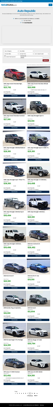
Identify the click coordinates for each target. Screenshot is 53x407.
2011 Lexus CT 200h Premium (12, 372)
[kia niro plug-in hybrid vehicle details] (14, 298)
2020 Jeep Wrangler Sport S (36, 115)
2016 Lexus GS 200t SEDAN (35, 372)
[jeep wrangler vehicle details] (38, 106)
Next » (36, 395)
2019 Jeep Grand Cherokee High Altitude (13, 83)
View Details (14, 95)
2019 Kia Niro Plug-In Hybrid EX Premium (12, 308)
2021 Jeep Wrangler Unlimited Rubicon (14, 147)
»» (37, 393)
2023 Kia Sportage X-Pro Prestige (13, 339)
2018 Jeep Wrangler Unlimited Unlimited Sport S (36, 211)
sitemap (42, 405)
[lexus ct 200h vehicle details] (14, 363)
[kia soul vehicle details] (38, 298)
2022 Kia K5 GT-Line (33, 275)
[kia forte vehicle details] (14, 266)
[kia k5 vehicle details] (38, 266)
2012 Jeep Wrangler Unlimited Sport (14, 211)
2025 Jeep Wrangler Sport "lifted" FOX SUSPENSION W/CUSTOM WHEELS (14, 179)
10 (34, 393)
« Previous (30, 396)
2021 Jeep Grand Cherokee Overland (14, 115)
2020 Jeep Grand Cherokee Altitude (38, 83)
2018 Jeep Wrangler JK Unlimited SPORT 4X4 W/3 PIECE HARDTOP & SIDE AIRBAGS (38, 179)
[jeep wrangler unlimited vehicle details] (14, 202)
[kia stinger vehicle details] (38, 331)
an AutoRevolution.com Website (31, 405)
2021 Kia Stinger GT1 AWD (35, 340)
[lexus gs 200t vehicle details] (38, 363)
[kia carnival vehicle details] (38, 234)
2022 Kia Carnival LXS (34, 243)
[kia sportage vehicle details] (14, 331)
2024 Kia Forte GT (9, 275)
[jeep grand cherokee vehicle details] (14, 74)
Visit (27, 22)
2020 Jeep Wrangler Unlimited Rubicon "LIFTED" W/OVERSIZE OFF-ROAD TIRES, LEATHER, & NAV (13, 243)
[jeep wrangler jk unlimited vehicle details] (38, 170)
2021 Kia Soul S (32, 308)
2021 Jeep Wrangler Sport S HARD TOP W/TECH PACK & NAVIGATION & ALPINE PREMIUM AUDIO (38, 147)
